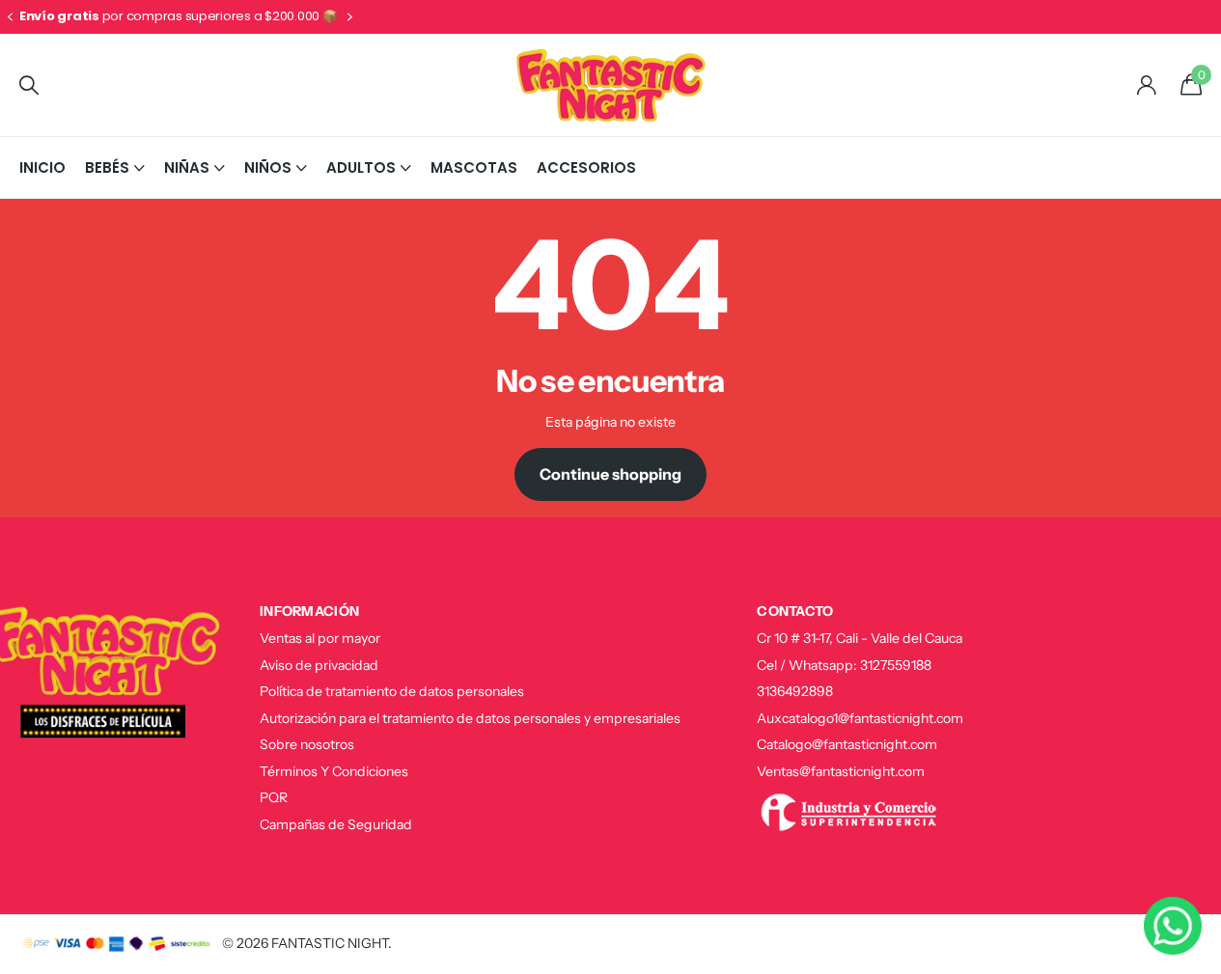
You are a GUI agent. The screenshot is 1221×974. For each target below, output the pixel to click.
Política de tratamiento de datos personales (392, 691)
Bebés (107, 167)
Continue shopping (610, 474)
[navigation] (9, 17)
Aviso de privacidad (319, 665)
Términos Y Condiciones (334, 771)
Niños (267, 167)
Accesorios (586, 167)
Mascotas (473, 167)
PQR (274, 797)
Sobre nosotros (307, 744)
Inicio (42, 167)
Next (350, 17)
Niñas (186, 167)
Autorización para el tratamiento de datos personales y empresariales (470, 718)
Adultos (361, 167)
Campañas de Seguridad (336, 824)
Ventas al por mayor (320, 638)
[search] (29, 85)
